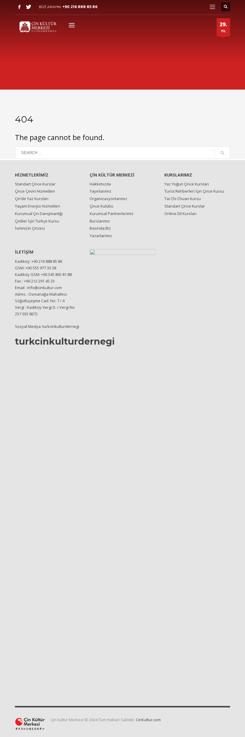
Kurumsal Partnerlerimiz (112, 213)
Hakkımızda (100, 184)
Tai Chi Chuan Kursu (182, 198)
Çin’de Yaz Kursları (31, 198)
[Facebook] (19, 6)
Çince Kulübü (101, 206)
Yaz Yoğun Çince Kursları (186, 184)
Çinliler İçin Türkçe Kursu (37, 221)
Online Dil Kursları (180, 213)
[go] (222, 153)
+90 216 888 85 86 (79, 6)
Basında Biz (100, 228)
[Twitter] (28, 6)
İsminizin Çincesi (30, 228)
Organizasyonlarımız (108, 198)
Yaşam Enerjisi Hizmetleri (37, 206)
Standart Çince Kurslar (35, 184)
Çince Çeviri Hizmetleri (35, 191)
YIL (223, 27)
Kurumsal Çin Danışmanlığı (39, 213)
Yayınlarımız (100, 191)
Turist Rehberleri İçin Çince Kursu (194, 191)
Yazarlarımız (101, 235)
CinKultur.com (148, 719)
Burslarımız (100, 221)
